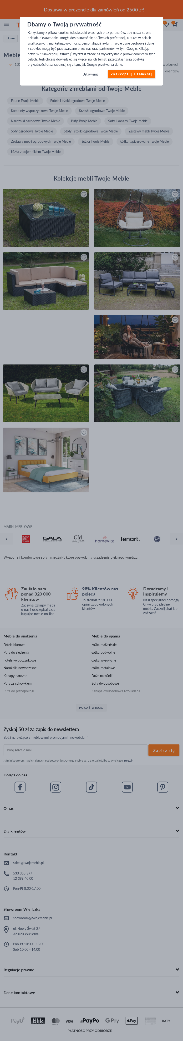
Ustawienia (90, 74)
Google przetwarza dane (104, 65)
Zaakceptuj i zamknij (131, 74)
